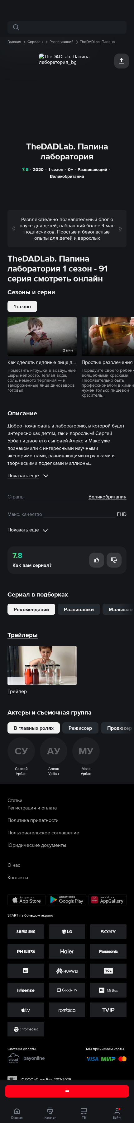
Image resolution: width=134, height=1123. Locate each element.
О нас (13, 865)
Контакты (17, 877)
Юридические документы (36, 845)
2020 (38, 169)
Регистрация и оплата (32, 807)
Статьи (14, 800)
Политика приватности (33, 820)
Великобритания (67, 176)
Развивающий (92, 169)
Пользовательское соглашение (43, 832)
